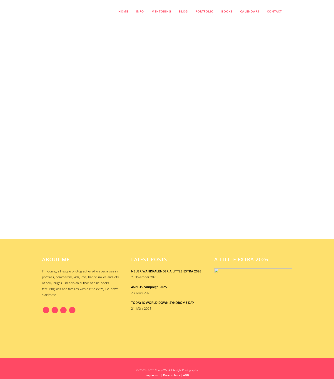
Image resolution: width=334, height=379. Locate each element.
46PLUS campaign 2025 (149, 287)
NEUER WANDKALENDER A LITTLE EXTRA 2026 (166, 271)
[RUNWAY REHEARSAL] (81, 120)
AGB (186, 375)
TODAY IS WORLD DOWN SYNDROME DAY (162, 302)
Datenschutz (171, 375)
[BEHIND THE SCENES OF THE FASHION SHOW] (158, 133)
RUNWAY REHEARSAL (63, 152)
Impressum (152, 375)
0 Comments (67, 181)
